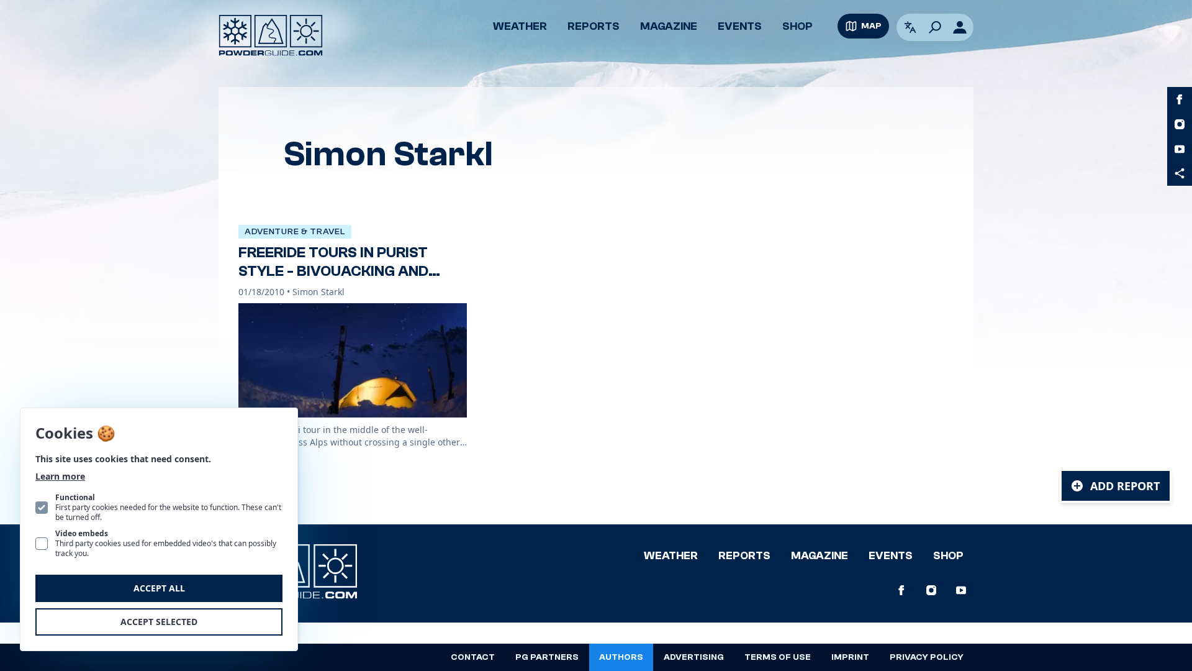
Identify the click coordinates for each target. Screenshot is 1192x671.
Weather (520, 26)
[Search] (935, 27)
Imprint (850, 657)
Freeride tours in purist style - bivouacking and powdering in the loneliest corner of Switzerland (345, 280)
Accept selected (158, 622)
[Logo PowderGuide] (271, 35)
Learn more (60, 476)
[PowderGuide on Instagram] (1179, 124)
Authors (621, 657)
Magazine (668, 26)
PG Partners (547, 657)
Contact (473, 657)
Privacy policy (927, 657)
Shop (797, 26)
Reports (593, 26)
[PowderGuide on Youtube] (1179, 149)
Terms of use (777, 657)
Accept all (159, 588)
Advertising (694, 657)
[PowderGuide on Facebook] (1179, 99)
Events (740, 26)
